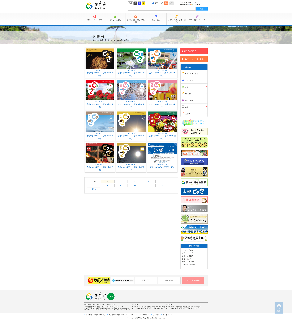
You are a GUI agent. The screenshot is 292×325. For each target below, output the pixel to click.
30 (135, 185)
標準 (130, 3)
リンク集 (156, 315)
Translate (197, 4)
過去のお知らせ (190, 51)
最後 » (93, 189)
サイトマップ (167, 315)
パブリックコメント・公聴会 (194, 59)
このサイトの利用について (95, 315)
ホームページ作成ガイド (140, 315)
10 (107, 185)
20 (121, 185)
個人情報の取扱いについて (118, 315)
